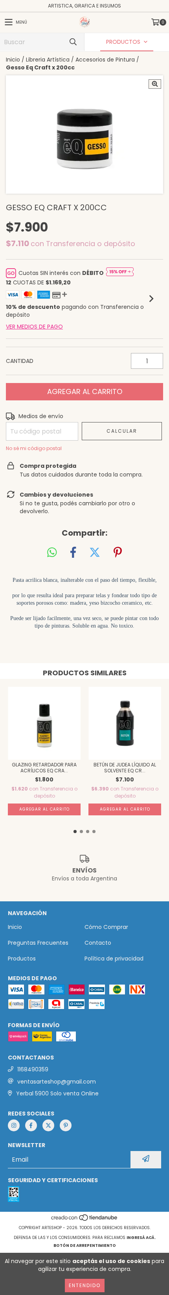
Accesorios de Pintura (105, 60)
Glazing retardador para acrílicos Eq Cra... (44, 768)
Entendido (85, 1285)
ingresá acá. (141, 1238)
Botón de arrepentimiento (84, 1245)
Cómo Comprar (106, 927)
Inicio (13, 60)
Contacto (97, 943)
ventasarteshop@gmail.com (56, 1082)
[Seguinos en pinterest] (66, 1125)
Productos (22, 958)
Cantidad (19, 361)
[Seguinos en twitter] (48, 1125)
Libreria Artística (48, 60)
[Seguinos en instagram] (14, 1125)
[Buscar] (73, 42)
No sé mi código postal (34, 448)
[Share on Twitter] (94, 553)
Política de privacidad (113, 958)
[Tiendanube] (84, 1220)
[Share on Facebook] (73, 553)
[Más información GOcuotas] (120, 272)
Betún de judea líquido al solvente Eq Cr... (125, 768)
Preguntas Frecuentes (38, 943)
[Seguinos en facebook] (31, 1125)
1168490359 (32, 1069)
